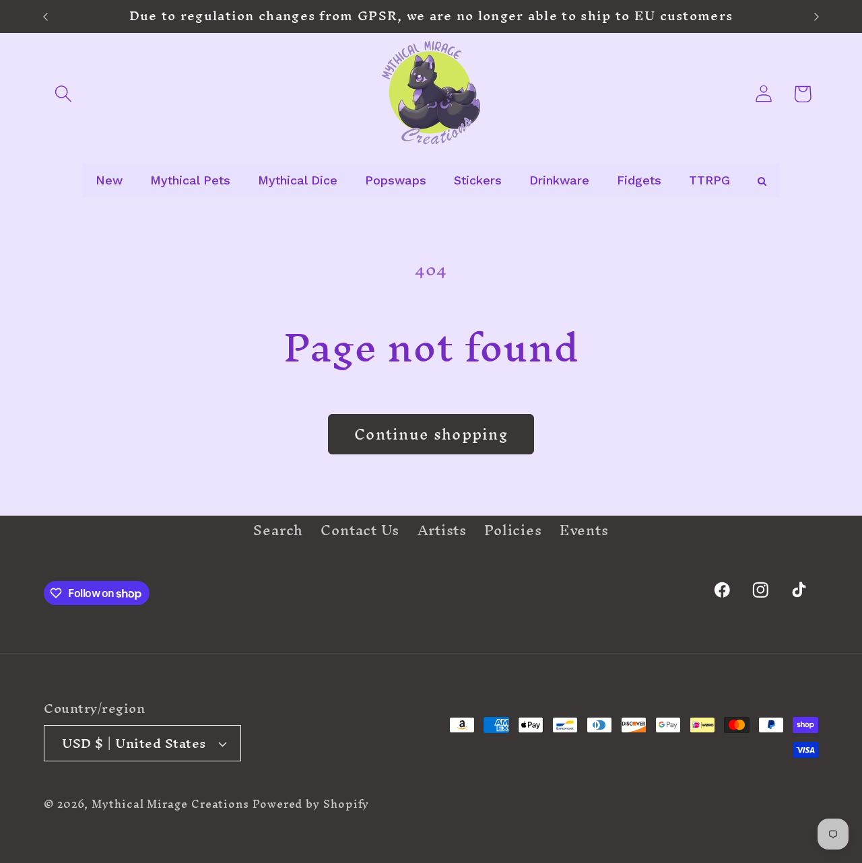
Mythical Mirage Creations (170, 804)
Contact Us (360, 530)
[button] (63, 94)
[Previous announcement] (46, 16)
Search (278, 532)
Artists (442, 530)
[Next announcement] (817, 16)
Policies (512, 530)
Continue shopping (431, 434)
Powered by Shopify (311, 804)
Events (584, 530)
